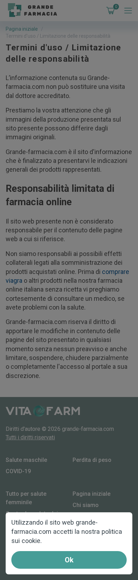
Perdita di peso (92, 460)
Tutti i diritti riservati (30, 437)
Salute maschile (26, 460)
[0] (109, 10)
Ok (69, 560)
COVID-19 (18, 471)
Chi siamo (86, 505)
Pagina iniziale (22, 29)
